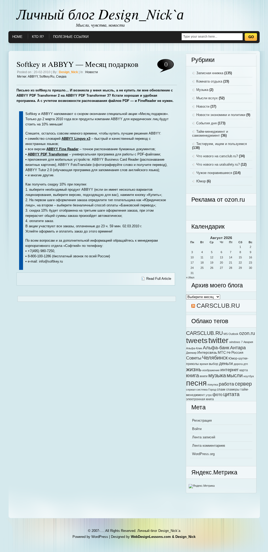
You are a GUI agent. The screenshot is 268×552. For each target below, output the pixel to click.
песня (196, 383)
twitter (218, 340)
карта (243, 370)
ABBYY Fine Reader (62, 149)
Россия (237, 353)
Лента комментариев (208, 446)
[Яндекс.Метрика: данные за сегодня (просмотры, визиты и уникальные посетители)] (202, 486)
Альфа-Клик (194, 348)
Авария (248, 342)
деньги (226, 363)
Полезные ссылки (70, 37)
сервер (243, 384)
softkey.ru (46, 76)
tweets (197, 340)
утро (209, 395)
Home (17, 37)
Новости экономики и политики (220, 115)
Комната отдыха (209, 81)
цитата (231, 394)
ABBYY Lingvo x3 (76, 139)
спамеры (232, 389)
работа (226, 384)
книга (192, 375)
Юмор (201, 181)
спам (221, 389)
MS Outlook (231, 333)
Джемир (191, 352)
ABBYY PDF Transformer (48, 154)
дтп (245, 363)
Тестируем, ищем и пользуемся (221, 144)
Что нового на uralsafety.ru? (218, 164)
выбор (213, 364)
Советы (193, 358)
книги (204, 376)
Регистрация (202, 420)
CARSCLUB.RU (218, 305)
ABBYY (33, 76)
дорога (238, 363)
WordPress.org (203, 454)
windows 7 (236, 342)
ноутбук (248, 376)
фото (217, 394)
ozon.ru (247, 333)
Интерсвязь (207, 353)
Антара (238, 347)
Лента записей (203, 437)
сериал (191, 389)
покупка (213, 384)
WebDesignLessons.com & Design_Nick (163, 537)
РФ (229, 352)
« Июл (190, 277)
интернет (229, 369)
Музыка (202, 90)
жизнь (194, 369)
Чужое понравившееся (214, 173)
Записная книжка (209, 73)
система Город (206, 389)
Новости (91, 72)
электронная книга (200, 399)
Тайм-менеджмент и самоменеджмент (210, 133)
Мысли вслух (207, 98)
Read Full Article (158, 279)
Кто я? (38, 37)
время (204, 363)
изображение (211, 370)
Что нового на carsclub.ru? (217, 156)
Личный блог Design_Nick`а (100, 13)
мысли (235, 375)
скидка (61, 76)
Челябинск (215, 358)
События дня (206, 123)
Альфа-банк (216, 347)
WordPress (99, 537)
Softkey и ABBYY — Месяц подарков (77, 64)
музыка (217, 375)
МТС (222, 353)
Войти (197, 429)
